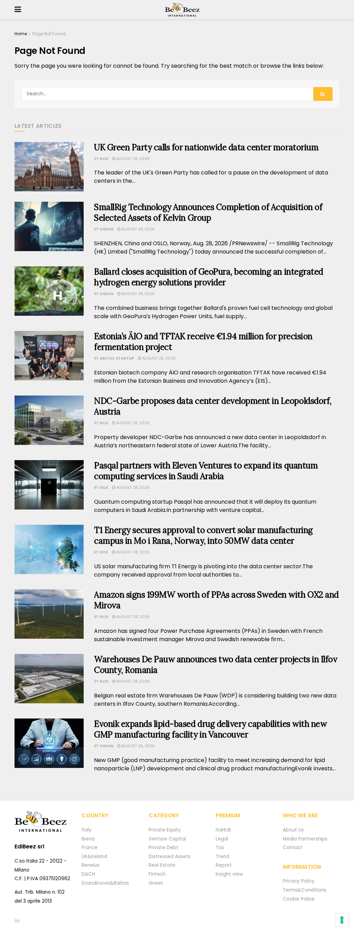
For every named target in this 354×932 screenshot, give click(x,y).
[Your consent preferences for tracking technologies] (341, 919)
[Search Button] (323, 94)
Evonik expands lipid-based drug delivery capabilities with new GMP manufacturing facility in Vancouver (210, 729)
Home (21, 34)
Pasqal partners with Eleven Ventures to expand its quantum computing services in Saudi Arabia (206, 471)
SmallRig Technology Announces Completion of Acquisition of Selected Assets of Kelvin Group (208, 212)
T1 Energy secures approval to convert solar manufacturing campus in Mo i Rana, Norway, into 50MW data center (203, 535)
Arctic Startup (117, 358)
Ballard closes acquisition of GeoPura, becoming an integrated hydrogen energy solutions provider (208, 277)
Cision (106, 229)
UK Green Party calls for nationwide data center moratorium (206, 147)
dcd (104, 158)
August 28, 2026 (132, 158)
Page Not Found (49, 34)
